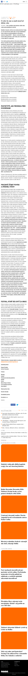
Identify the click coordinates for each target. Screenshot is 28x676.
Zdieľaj (4, 1)
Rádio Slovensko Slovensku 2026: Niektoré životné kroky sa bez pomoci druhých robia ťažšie (12, 491)
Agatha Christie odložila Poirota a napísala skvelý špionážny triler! (12, 424)
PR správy (10, 17)
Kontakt (15, 662)
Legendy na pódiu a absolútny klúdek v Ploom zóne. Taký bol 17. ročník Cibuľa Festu (14, 437)
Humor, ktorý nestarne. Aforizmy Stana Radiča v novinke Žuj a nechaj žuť (14, 433)
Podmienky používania (5, 662)
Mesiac (26, 410)
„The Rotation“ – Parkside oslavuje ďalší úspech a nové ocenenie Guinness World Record (14, 421)
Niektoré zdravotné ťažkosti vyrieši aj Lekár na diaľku (14, 628)
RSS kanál (16, 664)
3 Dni (19, 410)
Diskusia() (13, 18)
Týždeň (22, 410)
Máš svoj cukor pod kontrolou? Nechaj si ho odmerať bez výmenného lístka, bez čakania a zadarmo (14, 653)
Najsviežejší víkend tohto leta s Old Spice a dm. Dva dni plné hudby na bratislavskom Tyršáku (14, 414)
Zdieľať (13, 404)
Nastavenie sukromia (4, 666)
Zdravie (14, 17)
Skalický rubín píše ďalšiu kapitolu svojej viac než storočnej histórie (13, 417)
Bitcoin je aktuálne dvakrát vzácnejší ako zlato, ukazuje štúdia (14, 542)
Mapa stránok (16, 665)
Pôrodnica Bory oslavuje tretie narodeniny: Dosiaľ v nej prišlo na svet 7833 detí (12, 603)
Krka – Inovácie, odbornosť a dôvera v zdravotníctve (13, 427)
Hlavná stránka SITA (4, 665)
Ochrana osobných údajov (5, 664)
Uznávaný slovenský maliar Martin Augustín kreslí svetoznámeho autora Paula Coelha (14, 517)
